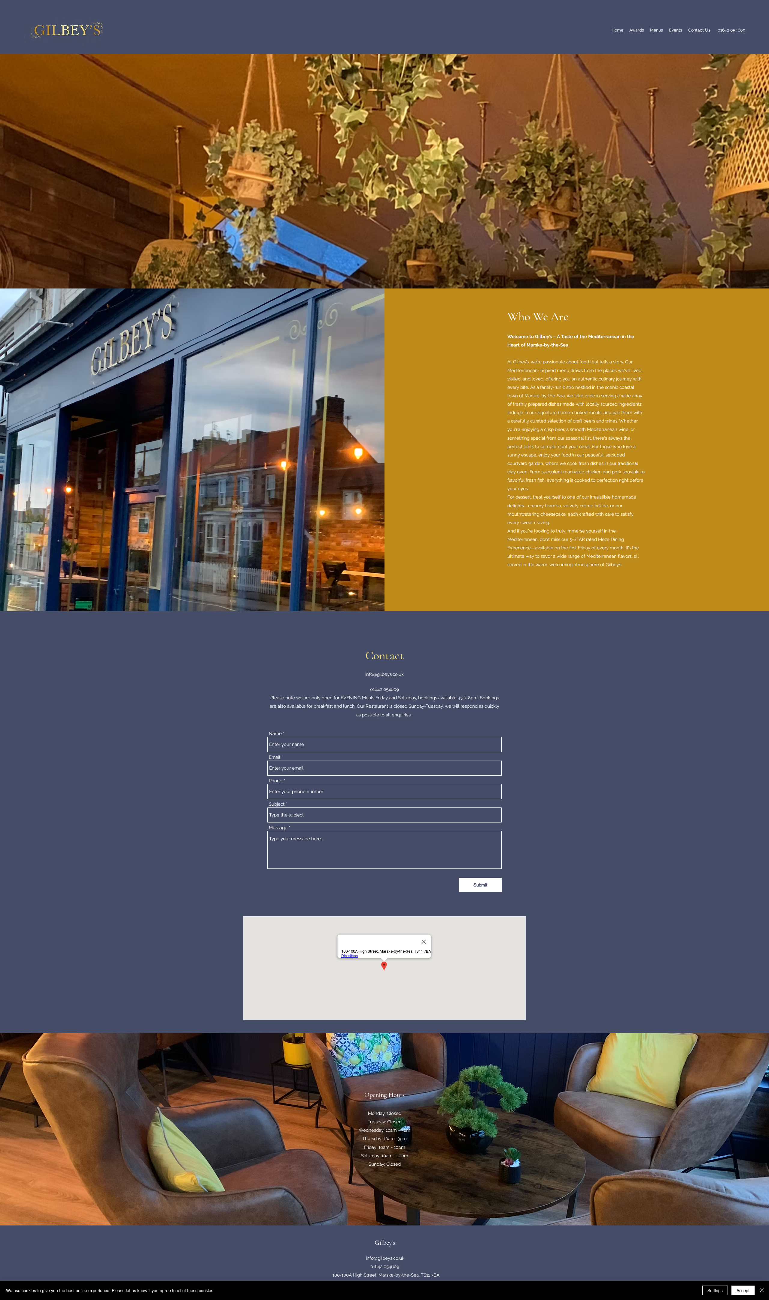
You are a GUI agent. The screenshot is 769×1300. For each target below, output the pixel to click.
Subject (276, 804)
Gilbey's (385, 1243)
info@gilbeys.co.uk (384, 674)
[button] (656, 30)
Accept (743, 1290)
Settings (715, 1290)
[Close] (761, 1290)
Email (274, 757)
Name (275, 733)
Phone (275, 781)
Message (278, 827)
